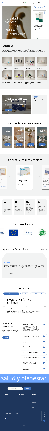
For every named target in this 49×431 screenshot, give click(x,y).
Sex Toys (16, 68)
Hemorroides (6, 82)
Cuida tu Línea (18, 82)
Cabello (39, 82)
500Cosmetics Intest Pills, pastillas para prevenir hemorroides (39, 28)
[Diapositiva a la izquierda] (10, 177)
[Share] (44, 14)
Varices (4, 68)
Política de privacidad (24, 425)
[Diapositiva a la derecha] (39, 177)
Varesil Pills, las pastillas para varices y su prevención (23, 183)
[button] (12, 3)
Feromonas (40, 68)
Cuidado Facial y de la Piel (30, 82)
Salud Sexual (29, 68)
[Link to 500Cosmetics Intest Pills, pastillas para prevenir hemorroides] (39, 17)
